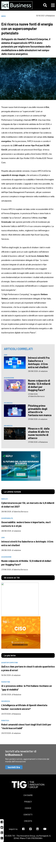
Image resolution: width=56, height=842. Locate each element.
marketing (5, 682)
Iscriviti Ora (14, 767)
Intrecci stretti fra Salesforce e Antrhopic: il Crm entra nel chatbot (38, 362)
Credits (28, 821)
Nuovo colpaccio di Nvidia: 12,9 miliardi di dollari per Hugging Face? (39, 385)
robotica (5, 720)
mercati (4, 499)
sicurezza (8, 403)
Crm (5, 355)
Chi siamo (28, 795)
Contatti (28, 814)
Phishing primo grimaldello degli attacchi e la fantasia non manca (39, 410)
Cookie (28, 808)
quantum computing (9, 662)
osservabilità (7, 518)
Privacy (28, 801)
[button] (45, 5)
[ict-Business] (17, 5)
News (3, 16)
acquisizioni (9, 378)
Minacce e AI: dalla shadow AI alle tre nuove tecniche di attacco (38, 433)
